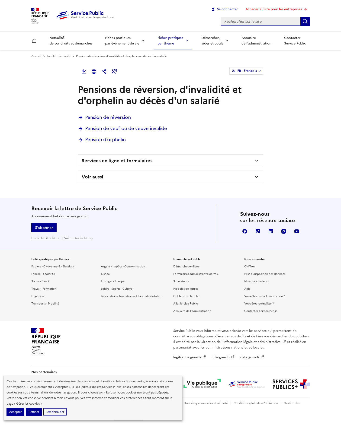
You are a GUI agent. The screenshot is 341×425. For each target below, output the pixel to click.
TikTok (257, 231)
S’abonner (44, 227)
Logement (38, 296)
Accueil (36, 56)
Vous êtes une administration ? (264, 296)
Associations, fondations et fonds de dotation (131, 296)
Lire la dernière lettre (45, 238)
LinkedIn (270, 231)
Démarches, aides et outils (212, 40)
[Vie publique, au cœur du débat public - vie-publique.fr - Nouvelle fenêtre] (202, 384)
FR (247, 70)
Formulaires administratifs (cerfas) (196, 274)
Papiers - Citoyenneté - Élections (52, 266)
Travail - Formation (43, 289)
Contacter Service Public (295, 40)
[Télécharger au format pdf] (84, 71)
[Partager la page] (104, 71)
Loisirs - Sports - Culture (116, 289)
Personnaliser (55, 412)
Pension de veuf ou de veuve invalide (126, 128)
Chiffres (249, 266)
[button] (114, 71)
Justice (105, 274)
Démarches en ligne (186, 266)
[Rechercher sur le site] (305, 21)
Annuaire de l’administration (256, 40)
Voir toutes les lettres (78, 238)
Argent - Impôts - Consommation (123, 266)
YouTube (296, 231)
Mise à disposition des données (264, 274)
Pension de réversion (108, 117)
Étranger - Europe (113, 281)
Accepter (15, 412)
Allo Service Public (185, 303)
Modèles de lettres (185, 289)
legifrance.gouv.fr (187, 357)
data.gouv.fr (250, 357)
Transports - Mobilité (45, 303)
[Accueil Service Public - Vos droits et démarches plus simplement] (86, 19)
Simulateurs (181, 281)
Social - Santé (40, 281)
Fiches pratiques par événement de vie (122, 40)
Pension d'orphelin (105, 139)
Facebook (244, 231)
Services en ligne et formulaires (117, 160)
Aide (247, 289)
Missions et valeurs (256, 281)
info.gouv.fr (221, 357)
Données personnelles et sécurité (206, 403)
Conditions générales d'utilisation (256, 403)
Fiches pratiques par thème (170, 40)
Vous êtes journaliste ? (259, 303)
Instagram (283, 231)
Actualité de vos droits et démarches (71, 40)
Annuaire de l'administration (192, 311)
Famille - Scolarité (59, 56)
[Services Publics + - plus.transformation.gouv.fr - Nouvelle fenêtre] (291, 384)
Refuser (34, 412)
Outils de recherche (186, 296)
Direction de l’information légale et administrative (241, 341)
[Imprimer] (94, 71)
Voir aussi (92, 176)
